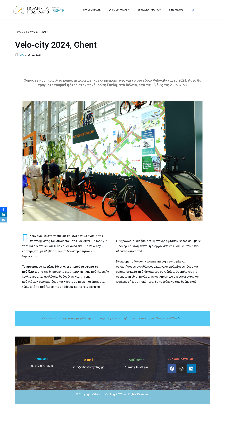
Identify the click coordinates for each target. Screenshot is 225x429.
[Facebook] (172, 368)
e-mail (88, 360)
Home (18, 32)
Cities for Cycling (23, 424)
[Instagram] (181, 368)
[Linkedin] (191, 368)
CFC (22, 54)
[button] (129, 9)
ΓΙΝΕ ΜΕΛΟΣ (176, 9)
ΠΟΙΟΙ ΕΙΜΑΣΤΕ (92, 9)
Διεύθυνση (136, 360)
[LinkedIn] (3, 214)
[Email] (3, 219)
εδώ (179, 318)
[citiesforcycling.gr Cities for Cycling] (39, 9)
